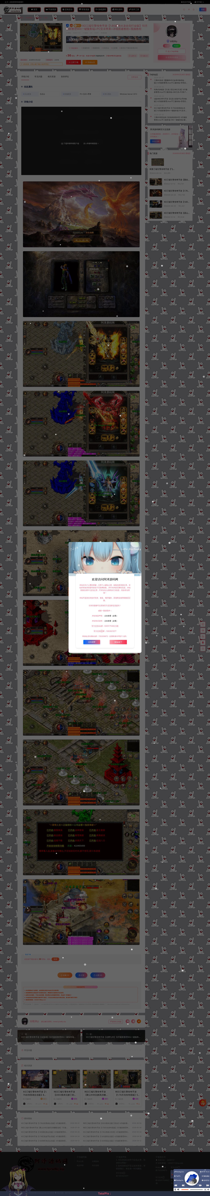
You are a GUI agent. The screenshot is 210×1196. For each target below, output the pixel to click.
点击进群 (91, 642)
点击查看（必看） (111, 616)
